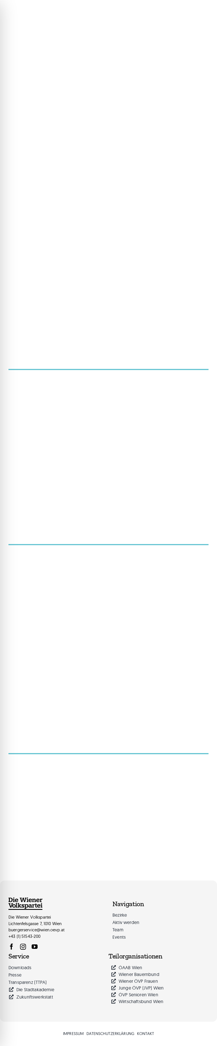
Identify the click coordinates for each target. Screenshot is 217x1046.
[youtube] (35, 947)
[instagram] (23, 947)
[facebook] (11, 947)
